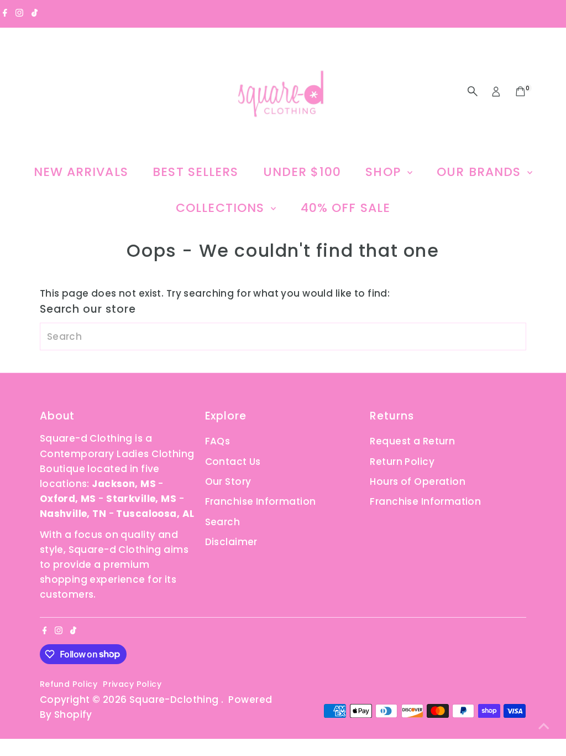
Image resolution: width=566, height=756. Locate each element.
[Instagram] (19, 13)
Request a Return (412, 441)
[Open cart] (520, 91)
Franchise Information (260, 501)
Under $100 (302, 171)
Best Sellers (195, 171)
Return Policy (402, 461)
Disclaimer (231, 541)
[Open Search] (473, 91)
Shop (385, 171)
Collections (222, 207)
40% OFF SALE (345, 207)
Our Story (228, 481)
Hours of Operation (417, 481)
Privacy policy (132, 684)
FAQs (217, 441)
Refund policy (69, 684)
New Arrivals (81, 171)
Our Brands (481, 171)
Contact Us (233, 461)
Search (222, 522)
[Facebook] (5, 13)
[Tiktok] (34, 13)
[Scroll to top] (544, 725)
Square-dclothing (175, 699)
